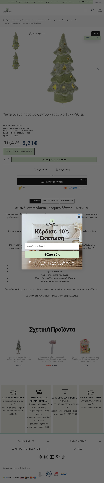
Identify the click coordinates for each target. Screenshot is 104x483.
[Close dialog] (79, 217)
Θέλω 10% (52, 255)
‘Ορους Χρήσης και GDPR (52, 264)
